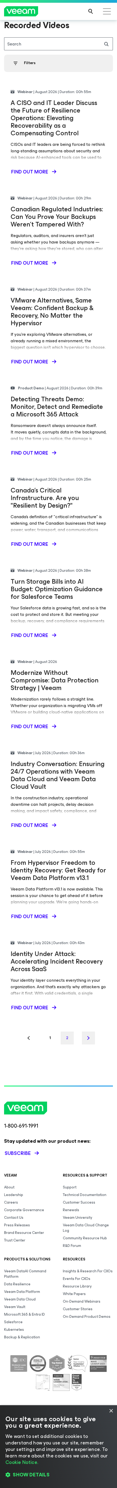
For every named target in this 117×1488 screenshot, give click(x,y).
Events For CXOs (76, 1279)
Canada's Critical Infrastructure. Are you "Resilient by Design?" (45, 498)
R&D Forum (72, 1246)
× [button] (111, 1411)
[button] (58, 1475)
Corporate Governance (24, 1210)
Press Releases (17, 1225)
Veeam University (77, 1217)
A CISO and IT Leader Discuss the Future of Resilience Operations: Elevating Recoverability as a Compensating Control (54, 118)
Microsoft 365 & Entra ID (24, 1314)
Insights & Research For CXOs (88, 1271)
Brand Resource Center (24, 1233)
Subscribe (18, 1153)
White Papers (74, 1294)
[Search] (91, 11)
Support (69, 1187)
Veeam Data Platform (22, 1292)
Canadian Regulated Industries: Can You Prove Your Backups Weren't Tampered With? (57, 217)
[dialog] (58, 1446)
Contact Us (13, 1217)
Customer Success (79, 1202)
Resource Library (77, 1286)
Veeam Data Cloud (20, 1299)
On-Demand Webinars (81, 1301)
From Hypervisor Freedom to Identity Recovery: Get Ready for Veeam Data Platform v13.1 (58, 870)
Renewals (71, 1210)
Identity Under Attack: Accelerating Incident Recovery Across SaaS (57, 961)
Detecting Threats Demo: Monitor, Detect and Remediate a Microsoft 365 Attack (57, 407)
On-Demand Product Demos (86, 1316)
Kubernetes (14, 1329)
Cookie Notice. (21, 1462)
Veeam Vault (14, 1307)
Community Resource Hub (85, 1238)
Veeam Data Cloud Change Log (86, 1228)
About (9, 1187)
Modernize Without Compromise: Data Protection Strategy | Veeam (54, 680)
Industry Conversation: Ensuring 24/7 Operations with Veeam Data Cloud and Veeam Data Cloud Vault (57, 775)
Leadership (13, 1195)
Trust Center (14, 1240)
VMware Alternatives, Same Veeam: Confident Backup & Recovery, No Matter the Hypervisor (52, 312)
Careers (11, 1202)
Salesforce (13, 1322)
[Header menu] (107, 11)
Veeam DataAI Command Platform (25, 1274)
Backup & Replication (22, 1337)
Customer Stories (78, 1309)
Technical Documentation (84, 1195)
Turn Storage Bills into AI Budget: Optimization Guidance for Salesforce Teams (57, 589)
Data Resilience (17, 1284)
